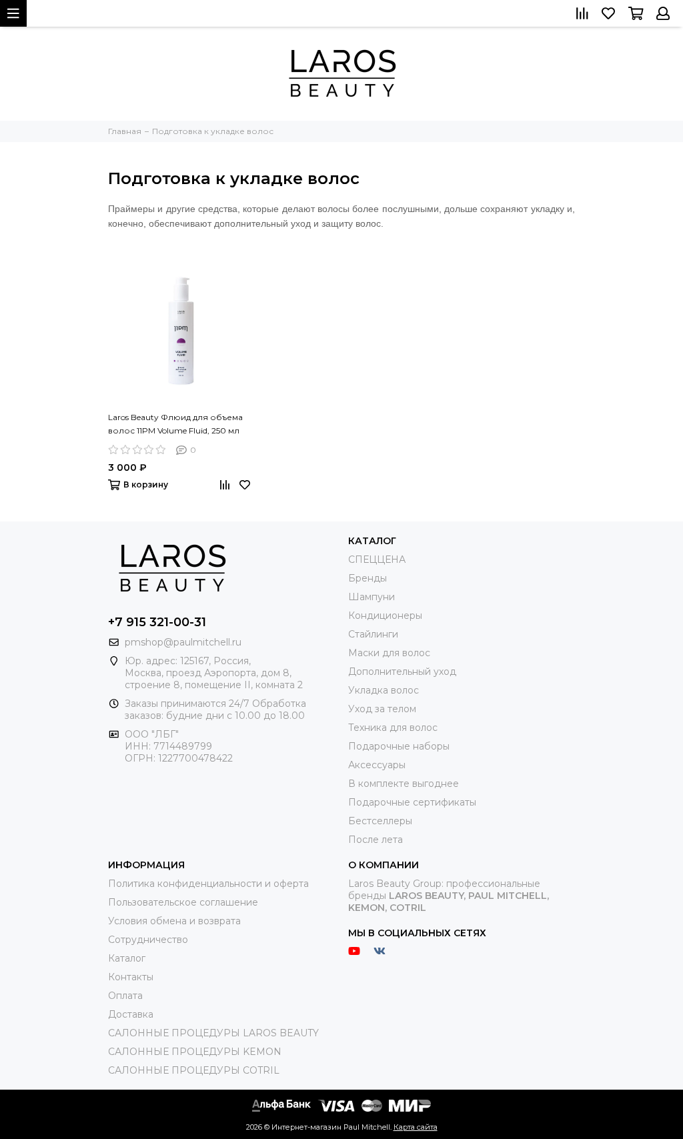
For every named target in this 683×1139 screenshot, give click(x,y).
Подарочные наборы (399, 746)
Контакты (130, 977)
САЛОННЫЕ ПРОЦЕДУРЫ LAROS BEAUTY (213, 1033)
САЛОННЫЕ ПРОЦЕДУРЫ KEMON (194, 1052)
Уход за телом (382, 709)
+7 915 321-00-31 (157, 622)
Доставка (130, 1014)
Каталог (126, 958)
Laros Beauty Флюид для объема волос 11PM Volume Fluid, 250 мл (175, 423)
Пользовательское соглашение (183, 902)
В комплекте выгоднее (403, 784)
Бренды (367, 578)
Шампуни (371, 597)
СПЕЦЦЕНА (377, 559)
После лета (375, 840)
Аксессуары (377, 765)
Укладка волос (383, 690)
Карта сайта (416, 1127)
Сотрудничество (148, 940)
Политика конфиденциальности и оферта (208, 884)
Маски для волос (389, 653)
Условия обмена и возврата (174, 921)
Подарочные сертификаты (412, 802)
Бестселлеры (380, 821)
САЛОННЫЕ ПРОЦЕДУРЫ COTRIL (193, 1070)
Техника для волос (393, 728)
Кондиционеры (385, 616)
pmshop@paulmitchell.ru (183, 642)
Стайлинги (373, 634)
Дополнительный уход (402, 672)
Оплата (125, 996)
